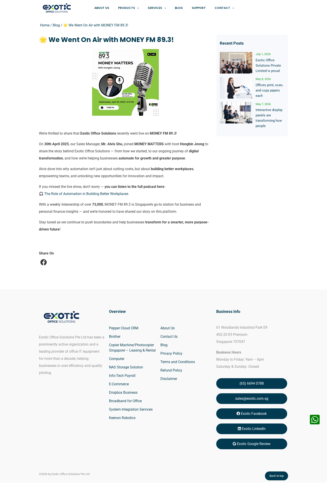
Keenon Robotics (122, 418)
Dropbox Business (123, 392)
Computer (116, 359)
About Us (101, 8)
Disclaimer (168, 379)
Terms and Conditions (177, 362)
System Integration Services (131, 409)
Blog (179, 8)
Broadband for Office (125, 401)
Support (199, 8)
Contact (222, 8)
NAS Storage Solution (126, 367)
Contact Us (169, 336)
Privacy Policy (171, 353)
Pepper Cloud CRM (123, 328)
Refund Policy (171, 370)
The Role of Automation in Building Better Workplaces (86, 194)
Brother (114, 336)
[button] (43, 262)
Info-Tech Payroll (122, 376)
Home (44, 25)
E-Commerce (119, 384)
